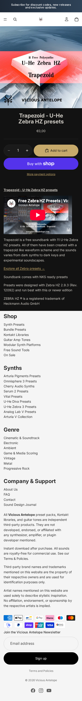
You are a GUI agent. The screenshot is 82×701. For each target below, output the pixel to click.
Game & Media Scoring (21, 453)
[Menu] (5, 19)
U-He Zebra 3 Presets (20, 406)
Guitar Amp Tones (17, 340)
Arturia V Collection (18, 417)
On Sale (9, 355)
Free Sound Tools (16, 350)
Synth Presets (14, 324)
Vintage (9, 458)
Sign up (41, 658)
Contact (9, 499)
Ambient (10, 448)
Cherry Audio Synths (19, 386)
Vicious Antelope (46, 680)
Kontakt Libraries (16, 334)
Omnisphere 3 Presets (20, 381)
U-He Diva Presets (17, 401)
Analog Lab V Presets (20, 412)
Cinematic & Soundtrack (22, 438)
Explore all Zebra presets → (24, 268)
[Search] (15, 19)
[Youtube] (49, 690)
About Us (11, 489)
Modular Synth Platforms (22, 345)
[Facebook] (33, 690)
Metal (8, 463)
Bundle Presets (15, 329)
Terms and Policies (41, 671)
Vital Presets (13, 396)
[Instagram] (41, 690)
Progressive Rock (17, 468)
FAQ (7, 494)
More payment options (41, 174)
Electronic (11, 443)
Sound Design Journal (20, 505)
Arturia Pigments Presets (22, 376)
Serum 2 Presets (16, 391)
